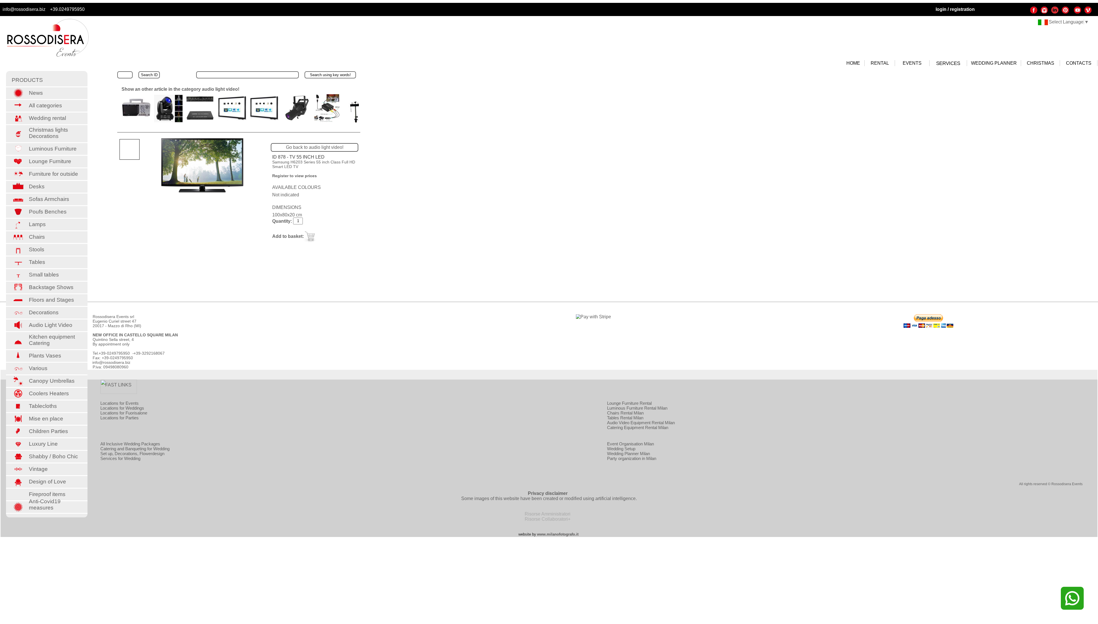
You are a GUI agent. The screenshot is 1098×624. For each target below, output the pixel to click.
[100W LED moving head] (168, 120)
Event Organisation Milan (630, 443)
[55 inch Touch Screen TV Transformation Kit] (232, 118)
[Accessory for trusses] (356, 121)
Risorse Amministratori (547, 514)
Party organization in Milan (631, 458)
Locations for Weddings (122, 408)
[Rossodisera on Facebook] (1034, 12)
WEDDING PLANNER (994, 63)
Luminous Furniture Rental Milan (637, 408)
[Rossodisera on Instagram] (1044, 12)
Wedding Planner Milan (628, 453)
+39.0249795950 (67, 9)
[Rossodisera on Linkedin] (1055, 12)
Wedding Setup (621, 448)
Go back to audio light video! (314, 147)
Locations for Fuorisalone (123, 412)
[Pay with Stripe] (593, 316)
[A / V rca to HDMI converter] (327, 121)
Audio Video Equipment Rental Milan (641, 422)
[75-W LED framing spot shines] (296, 119)
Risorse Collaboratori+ (547, 519)
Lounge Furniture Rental (629, 403)
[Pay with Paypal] (928, 326)
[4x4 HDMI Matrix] (200, 120)
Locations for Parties (119, 417)
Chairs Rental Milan (625, 412)
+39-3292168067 (149, 353)
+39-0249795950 (114, 353)
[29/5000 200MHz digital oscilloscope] (136, 117)
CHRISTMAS (1040, 63)
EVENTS (912, 63)
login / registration (955, 9)
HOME (853, 63)
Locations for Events (119, 403)
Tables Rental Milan (625, 417)
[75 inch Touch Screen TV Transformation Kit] (264, 118)
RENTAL (880, 63)
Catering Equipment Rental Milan (637, 427)
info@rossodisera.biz (24, 9)
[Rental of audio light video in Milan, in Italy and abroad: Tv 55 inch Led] (204, 166)
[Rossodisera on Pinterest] (1065, 12)
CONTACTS (1078, 63)
